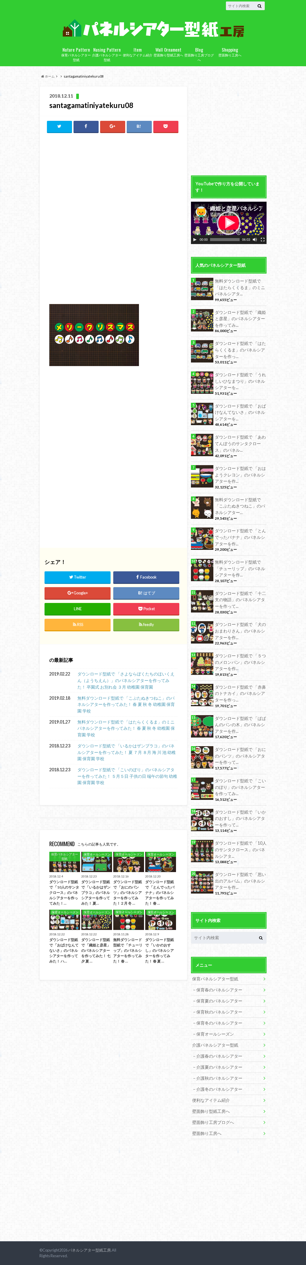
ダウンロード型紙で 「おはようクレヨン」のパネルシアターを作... (240, 475)
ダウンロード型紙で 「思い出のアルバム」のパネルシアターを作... (240, 881)
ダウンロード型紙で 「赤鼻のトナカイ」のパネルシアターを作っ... (240, 693)
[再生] (194, 239)
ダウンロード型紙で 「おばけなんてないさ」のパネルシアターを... (240, 412)
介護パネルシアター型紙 (107, 54)
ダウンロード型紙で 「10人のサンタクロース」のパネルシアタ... (241, 849)
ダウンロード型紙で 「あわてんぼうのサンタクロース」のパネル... (240, 443)
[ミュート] (255, 239)
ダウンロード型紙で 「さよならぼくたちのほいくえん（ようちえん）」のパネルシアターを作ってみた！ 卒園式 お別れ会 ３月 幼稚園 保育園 (126, 680)
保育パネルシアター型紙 (76, 54)
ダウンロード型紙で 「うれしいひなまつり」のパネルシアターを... (240, 381)
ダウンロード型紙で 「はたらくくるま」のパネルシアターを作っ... (240, 350)
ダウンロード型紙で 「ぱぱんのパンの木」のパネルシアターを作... (240, 725)
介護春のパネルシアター (219, 1056)
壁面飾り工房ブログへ (199, 54)
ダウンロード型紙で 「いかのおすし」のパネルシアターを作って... (240, 818)
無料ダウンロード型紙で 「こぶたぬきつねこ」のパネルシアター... (240, 506)
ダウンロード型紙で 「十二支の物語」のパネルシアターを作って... (240, 600)
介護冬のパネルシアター (219, 1089)
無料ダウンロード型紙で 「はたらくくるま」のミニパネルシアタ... (240, 287)
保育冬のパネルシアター (219, 1022)
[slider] (225, 239)
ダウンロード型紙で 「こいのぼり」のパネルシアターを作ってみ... (240, 787)
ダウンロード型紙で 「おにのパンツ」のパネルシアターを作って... (240, 756)
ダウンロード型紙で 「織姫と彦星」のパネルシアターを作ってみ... (240, 319)
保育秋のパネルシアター (219, 1011)
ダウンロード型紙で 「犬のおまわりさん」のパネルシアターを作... (240, 631)
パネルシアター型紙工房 (89, 1250)
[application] (229, 223)
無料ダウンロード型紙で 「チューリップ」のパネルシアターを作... (240, 568)
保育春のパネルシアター (219, 989)
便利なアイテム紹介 (137, 51)
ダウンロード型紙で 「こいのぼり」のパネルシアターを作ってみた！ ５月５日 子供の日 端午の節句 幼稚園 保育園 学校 (127, 776)
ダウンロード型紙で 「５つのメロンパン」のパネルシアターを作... (240, 662)
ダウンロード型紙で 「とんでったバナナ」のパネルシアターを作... (240, 537)
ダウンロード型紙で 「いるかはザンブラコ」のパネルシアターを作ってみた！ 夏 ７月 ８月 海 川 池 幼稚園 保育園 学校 (126, 752)
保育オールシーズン (215, 1033)
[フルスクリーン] (262, 239)
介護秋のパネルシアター (219, 1078)
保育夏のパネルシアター (219, 1000)
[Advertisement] (113, 181)
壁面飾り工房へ (229, 51)
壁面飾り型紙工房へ (168, 51)
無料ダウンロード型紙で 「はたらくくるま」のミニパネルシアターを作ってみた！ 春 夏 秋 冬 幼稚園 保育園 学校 (126, 728)
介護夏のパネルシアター (219, 1067)
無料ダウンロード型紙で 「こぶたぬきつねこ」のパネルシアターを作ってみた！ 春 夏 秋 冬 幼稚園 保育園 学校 (126, 704)
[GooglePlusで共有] (112, 126)
